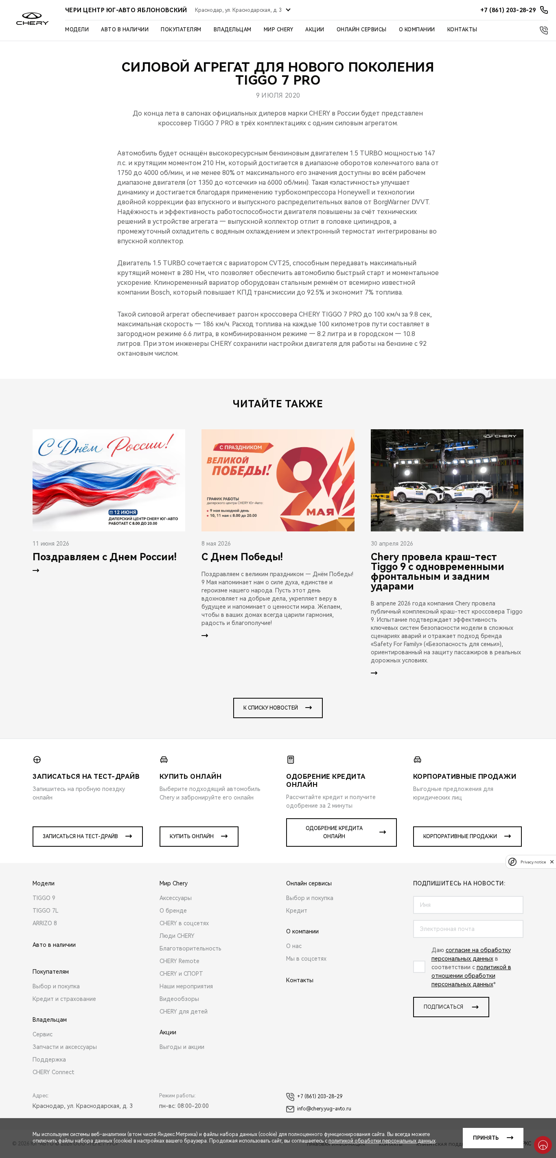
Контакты (462, 30)
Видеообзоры (179, 999)
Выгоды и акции (182, 1047)
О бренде (173, 910)
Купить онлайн (192, 836)
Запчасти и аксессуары (65, 1047)
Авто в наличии (125, 30)
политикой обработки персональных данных (382, 1141)
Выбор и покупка (56, 986)
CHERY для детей (184, 1011)
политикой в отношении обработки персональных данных (471, 976)
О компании (417, 30)
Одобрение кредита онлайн (334, 832)
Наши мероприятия (186, 986)
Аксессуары (176, 898)
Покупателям (181, 30)
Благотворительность (190, 948)
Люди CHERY (177, 936)
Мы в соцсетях (306, 958)
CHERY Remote (179, 961)
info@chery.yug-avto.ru (324, 1109)
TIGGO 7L (46, 910)
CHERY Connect (53, 1072)
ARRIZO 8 (45, 923)
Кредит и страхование (64, 999)
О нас (294, 946)
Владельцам (233, 30)
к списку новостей (270, 708)
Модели (77, 30)
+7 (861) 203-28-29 (319, 1096)
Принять (486, 1138)
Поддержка (49, 1059)
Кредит (296, 910)
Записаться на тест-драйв (80, 836)
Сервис (43, 1034)
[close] (552, 862)
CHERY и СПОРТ (181, 973)
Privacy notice (533, 861)
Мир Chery (278, 30)
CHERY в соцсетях (184, 923)
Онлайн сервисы (362, 30)
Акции (314, 30)
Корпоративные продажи (460, 836)
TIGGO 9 (44, 898)
